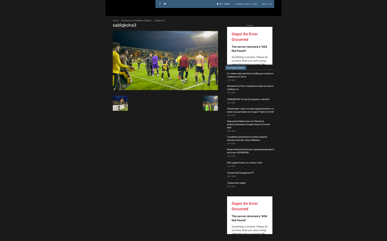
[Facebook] (160, 4)
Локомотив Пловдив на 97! (240, 173)
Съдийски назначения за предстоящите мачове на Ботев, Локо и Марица (247, 138)
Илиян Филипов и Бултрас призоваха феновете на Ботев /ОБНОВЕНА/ (250, 151)
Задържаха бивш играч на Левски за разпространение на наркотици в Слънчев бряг (248, 124)
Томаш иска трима (236, 183)
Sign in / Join (267, 4)
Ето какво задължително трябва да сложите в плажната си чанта (250, 75)
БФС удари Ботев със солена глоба (244, 162)
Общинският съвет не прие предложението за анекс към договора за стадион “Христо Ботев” (250, 110)
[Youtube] (165, 4)
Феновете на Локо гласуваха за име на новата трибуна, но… (250, 87)
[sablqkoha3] (165, 89)
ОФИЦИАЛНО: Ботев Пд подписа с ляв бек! (248, 99)
